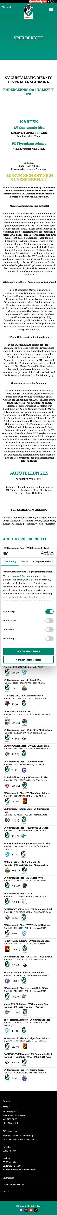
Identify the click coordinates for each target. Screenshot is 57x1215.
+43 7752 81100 (10, 1119)
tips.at (6, 1191)
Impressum (8, 1177)
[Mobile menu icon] (51, 9)
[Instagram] (26, 1210)
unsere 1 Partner (21, 576)
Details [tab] (24, 561)
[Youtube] (31, 1210)
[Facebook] (21, 1210)
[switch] (49, 620)
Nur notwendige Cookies (28, 660)
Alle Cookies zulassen (28, 651)
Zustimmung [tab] (9, 561)
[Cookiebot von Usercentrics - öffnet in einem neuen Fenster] (41, 553)
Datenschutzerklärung (14, 1184)
